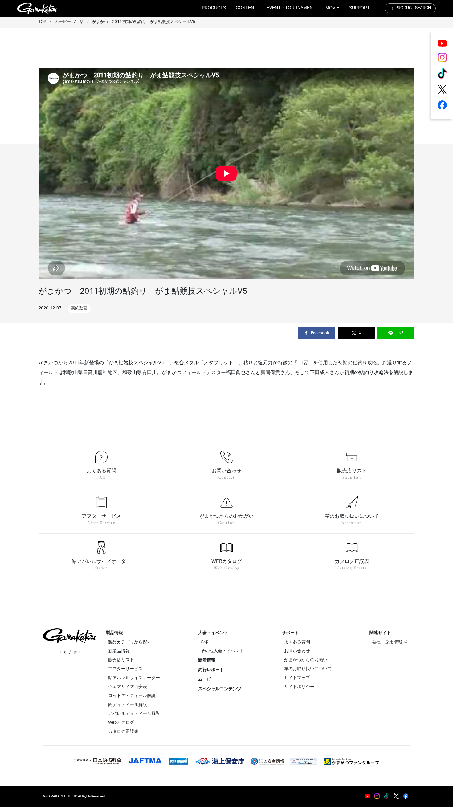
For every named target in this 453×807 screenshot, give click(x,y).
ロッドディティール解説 (132, 696)
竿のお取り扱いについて (308, 669)
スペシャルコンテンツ (219, 689)
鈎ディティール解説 (127, 705)
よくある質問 (297, 642)
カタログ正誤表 (123, 731)
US (63, 653)
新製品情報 (119, 651)
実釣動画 (79, 308)
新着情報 (206, 660)
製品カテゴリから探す (129, 642)
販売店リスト (121, 660)
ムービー (206, 679)
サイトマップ (297, 678)
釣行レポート (211, 670)
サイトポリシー (299, 687)
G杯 (204, 642)
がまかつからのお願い (305, 660)
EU (76, 653)
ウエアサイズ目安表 (127, 687)
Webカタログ (121, 722)
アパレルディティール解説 (134, 713)
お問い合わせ (297, 651)
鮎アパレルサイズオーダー (134, 678)
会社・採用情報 (387, 642)
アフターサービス (125, 669)
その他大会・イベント (222, 651)
